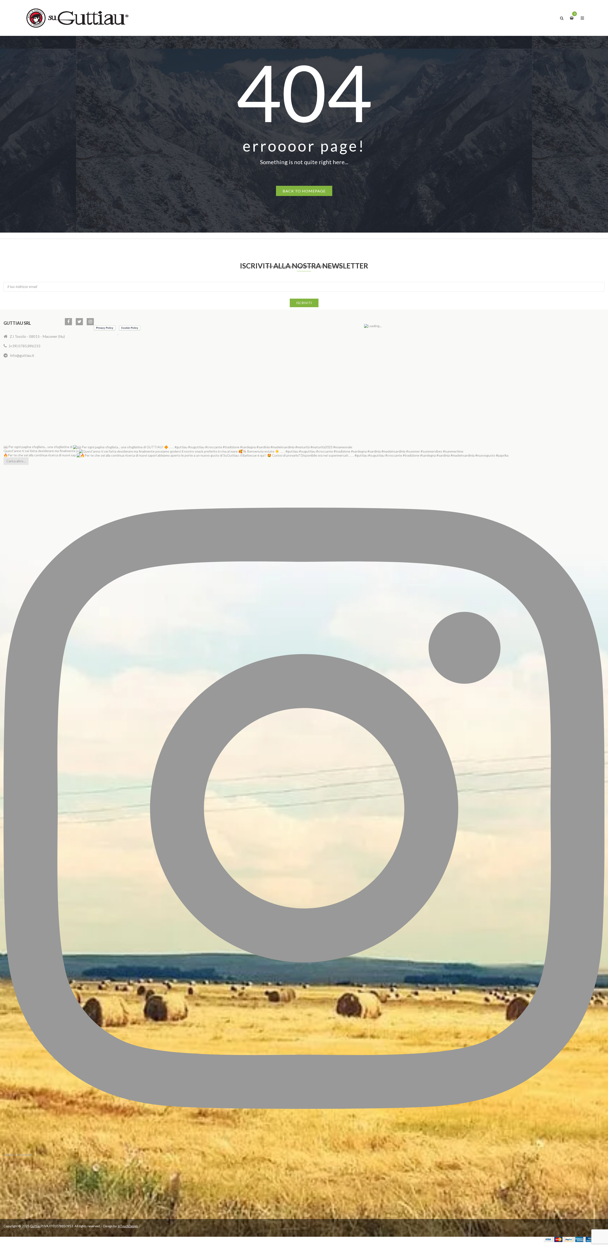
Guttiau (35, 1226)
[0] (572, 17)
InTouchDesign (128, 1226)
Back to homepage (304, 191)
